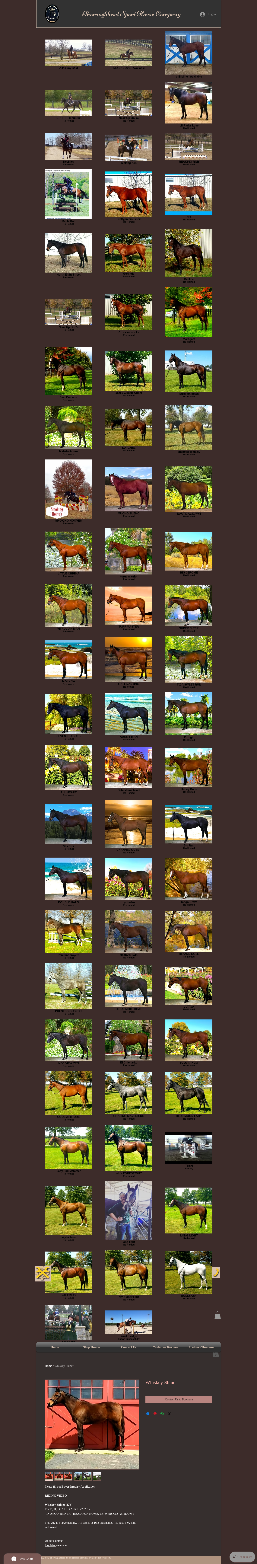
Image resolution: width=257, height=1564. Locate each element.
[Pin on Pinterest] (155, 1414)
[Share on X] (169, 1414)
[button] (217, 1315)
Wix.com (106, 1557)
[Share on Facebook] (148, 1414)
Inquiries (50, 1545)
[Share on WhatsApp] (162, 1414)
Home (48, 1365)
